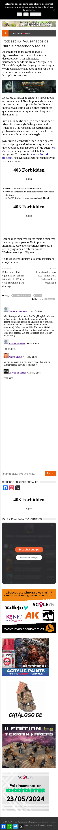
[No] (54, 9)
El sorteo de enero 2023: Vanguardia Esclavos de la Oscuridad (46, 277)
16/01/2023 (17, 33)
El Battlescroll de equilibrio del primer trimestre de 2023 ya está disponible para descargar (13, 279)
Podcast (50, 299)
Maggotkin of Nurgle (22, 295)
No (26, 14)
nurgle (38, 295)
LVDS (27, 33)
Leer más (35, 14)
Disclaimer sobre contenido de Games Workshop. (35, 825)
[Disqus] (29, 344)
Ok (19, 14)
